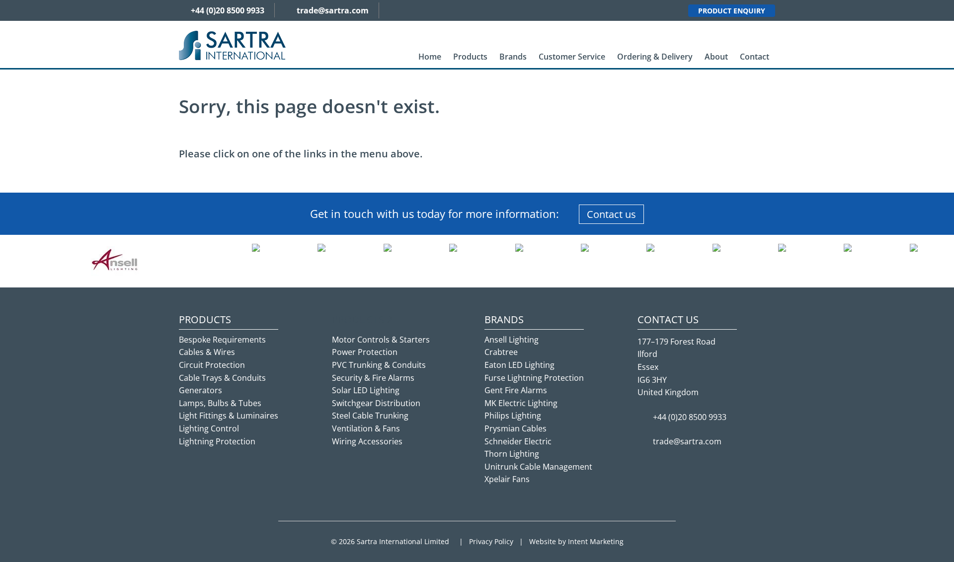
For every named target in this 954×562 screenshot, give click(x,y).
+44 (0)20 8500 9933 (227, 10)
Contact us (611, 214)
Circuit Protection (212, 364)
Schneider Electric (518, 441)
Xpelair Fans (507, 479)
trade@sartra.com (333, 10)
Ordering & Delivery (655, 56)
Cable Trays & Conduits (222, 377)
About (716, 56)
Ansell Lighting (511, 339)
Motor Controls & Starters (381, 339)
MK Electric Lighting (520, 403)
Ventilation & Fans (366, 428)
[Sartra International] (232, 44)
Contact (754, 56)
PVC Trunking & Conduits (379, 364)
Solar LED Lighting (365, 390)
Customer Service (572, 56)
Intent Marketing (596, 541)
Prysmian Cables (515, 428)
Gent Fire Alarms (515, 390)
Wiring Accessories (367, 441)
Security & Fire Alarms (373, 377)
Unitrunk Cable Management (538, 466)
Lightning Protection (217, 441)
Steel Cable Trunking (370, 415)
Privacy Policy (491, 541)
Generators (200, 390)
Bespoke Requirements (222, 339)
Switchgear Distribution (376, 403)
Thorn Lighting (511, 453)
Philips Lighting (512, 415)
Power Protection (365, 352)
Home (429, 56)
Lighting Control (209, 428)
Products (470, 56)
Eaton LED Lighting (519, 364)
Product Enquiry (731, 10)
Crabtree (501, 352)
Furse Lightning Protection (534, 377)
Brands (513, 56)
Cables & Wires (207, 352)
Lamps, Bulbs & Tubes (220, 403)
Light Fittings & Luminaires (228, 415)
